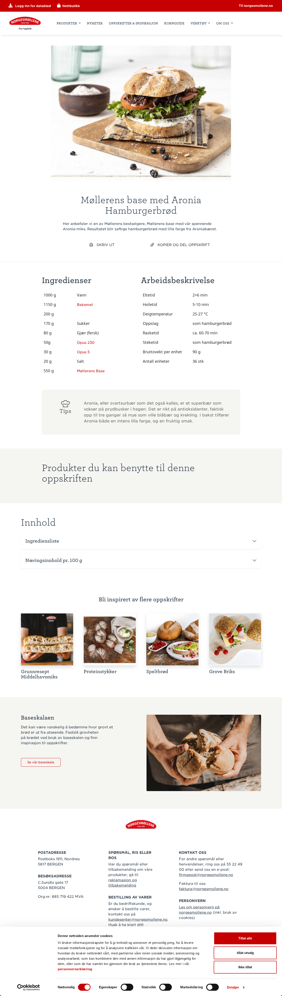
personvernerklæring (75, 969)
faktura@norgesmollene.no (203, 889)
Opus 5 (83, 352)
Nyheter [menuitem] (95, 23)
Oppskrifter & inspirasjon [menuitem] (133, 23)
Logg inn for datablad (32, 5)
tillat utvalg (245, 953)
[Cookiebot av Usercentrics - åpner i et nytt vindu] (28, 987)
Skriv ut (105, 245)
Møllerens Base (91, 371)
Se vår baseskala (40, 762)
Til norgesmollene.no (256, 5)
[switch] (127, 987)
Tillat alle (245, 938)
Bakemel (85, 305)
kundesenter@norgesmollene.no (137, 919)
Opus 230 (86, 343)
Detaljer (233, 987)
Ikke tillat (245, 967)
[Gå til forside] (141, 824)
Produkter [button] (67, 23)
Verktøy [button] (199, 23)
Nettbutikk (70, 5)
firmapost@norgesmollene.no (206, 875)
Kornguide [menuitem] (174, 23)
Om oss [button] (223, 23)
